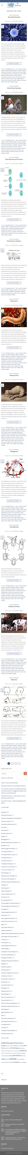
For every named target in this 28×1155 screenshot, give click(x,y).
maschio (15, 75)
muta (11, 362)
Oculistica (4, 939)
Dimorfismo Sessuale (14, 88)
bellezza (3, 836)
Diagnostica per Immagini (8, 876)
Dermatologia (5, 873)
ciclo (5, 72)
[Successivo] (19, 763)
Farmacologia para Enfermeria (9, 906)
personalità (3, 1055)
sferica (11, 442)
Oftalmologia (4, 948)
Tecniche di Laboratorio (7, 1018)
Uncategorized (5, 1024)
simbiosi (19, 80)
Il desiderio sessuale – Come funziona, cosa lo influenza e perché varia (13, 797)
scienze (2, 80)
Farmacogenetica (5, 900)
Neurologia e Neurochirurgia (8, 936)
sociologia (3, 1062)
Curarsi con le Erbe (6, 869)
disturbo (5, 1048)
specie (2, 81)
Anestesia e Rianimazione (8, 824)
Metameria (14, 301)
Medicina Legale (5, 930)
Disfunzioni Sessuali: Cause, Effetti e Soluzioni (13, 786)
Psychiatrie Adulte (6, 985)
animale (21, 69)
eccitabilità (14, 73)
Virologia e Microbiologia (8, 1030)
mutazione (18, 77)
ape (6, 354)
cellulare (24, 70)
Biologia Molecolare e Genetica (9, 842)
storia (9, 1062)
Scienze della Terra (6, 1000)
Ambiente (3, 812)
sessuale (10, 80)
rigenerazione (20, 78)
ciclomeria (9, 72)
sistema (22, 1059)
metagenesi (3, 361)
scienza (7, 1059)
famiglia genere (4, 230)
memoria (3, 1053)
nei (11, 231)
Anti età (3, 827)
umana (16, 1062)
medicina (23, 1051)
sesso (6, 80)
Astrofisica (4, 830)
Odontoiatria (4, 942)
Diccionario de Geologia (7, 879)
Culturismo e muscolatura (8, 866)
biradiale (21, 429)
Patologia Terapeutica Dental (9, 960)
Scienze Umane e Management (9, 1003)
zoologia (12, 81)
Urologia (3, 1027)
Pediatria (3, 963)
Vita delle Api (14, 527)
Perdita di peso (5, 970)
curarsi (21, 1045)
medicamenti (17, 1050)
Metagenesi (14, 451)
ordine (2, 78)
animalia (3, 70)
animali (24, 69)
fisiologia (15, 1048)
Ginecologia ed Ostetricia (8, 918)
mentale (6, 1053)
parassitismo (7, 78)
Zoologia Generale (14, 15)
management (8, 1050)
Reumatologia (5, 994)
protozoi (3, 233)
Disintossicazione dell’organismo (10, 882)
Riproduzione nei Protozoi (14, 159)
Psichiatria (4, 982)
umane (20, 1062)
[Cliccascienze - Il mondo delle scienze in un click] (15, 5)
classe (17, 72)
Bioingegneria (5, 839)
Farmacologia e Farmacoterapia (9, 903)
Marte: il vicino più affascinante (9, 782)
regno (15, 78)
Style (2, 1015)
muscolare (9, 77)
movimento (3, 77)
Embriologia (4, 888)
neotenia (23, 751)
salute (3, 1059)
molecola (20, 75)
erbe (10, 1048)
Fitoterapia (4, 915)
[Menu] (2, 5)
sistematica (23, 80)
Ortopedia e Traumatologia (8, 951)
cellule (2, 72)
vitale (8, 81)
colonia (20, 72)
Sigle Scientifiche (5, 1012)
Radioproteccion (5, 991)
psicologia (23, 1055)
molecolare (10, 1053)
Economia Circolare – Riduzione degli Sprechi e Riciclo (13, 802)
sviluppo (18, 367)
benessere (19, 1043)
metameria (9, 361)
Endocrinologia (5, 891)
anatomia (5, 1043)
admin (21, 531)
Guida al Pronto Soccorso (8, 921)
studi (5, 81)
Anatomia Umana (6, 821)
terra (12, 1062)
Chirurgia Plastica (6, 857)
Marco (21, 21)
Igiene (2, 924)
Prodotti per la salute (6, 979)
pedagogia (23, 1053)
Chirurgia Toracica (6, 860)
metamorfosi (23, 435)
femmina (7, 75)
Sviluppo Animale (14, 606)
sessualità (14, 80)
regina (15, 364)
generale (11, 75)
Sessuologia (4, 1009)
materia (12, 1050)
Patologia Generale (6, 957)
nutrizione (23, 77)
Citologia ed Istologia (7, 863)
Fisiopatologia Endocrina (7, 912)
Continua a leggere (14, 63)
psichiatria (17, 1055)
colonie (24, 72)
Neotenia (14, 680)
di (1, 1048)
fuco (14, 359)
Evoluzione (4, 897)
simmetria (20, 442)
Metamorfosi (14, 375)
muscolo (13, 77)
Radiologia (4, 988)
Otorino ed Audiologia (7, 954)
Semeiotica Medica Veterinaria (9, 1006)
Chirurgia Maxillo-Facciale (8, 854)
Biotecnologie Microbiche (8, 848)
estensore (20, 73)
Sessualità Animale (14, 17)
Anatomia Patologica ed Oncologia (10, 818)
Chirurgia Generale (6, 851)
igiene (24, 1048)
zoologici (16, 81)
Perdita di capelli (5, 967)
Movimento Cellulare (14, 241)
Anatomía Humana (6, 815)
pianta (10, 1055)
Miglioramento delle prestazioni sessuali (12, 933)
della (25, 1045)
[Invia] (25, 773)
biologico (15, 70)
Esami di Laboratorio (6, 894)
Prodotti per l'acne (6, 976)
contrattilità (3, 73)
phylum (12, 78)
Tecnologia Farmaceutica (7, 1021)
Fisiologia (3, 909)
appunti (7, 70)
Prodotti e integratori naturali (9, 973)
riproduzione (11, 233)
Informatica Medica (6, 927)
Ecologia (3, 885)
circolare (14, 72)
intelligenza (3, 1050)
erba (8, 1048)
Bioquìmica (4, 845)
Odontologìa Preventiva (7, 945)
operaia (25, 362)
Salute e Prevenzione (6, 997)
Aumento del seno (6, 833)
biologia (11, 70)
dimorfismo (9, 73)
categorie (19, 70)
